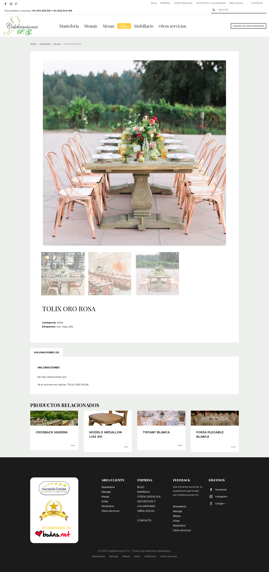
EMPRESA (165, 3)
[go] (214, 10)
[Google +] (16, 4)
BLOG (154, 3)
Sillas (60, 322)
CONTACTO (257, 3)
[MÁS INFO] (72, 445)
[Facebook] (5, 4)
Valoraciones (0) (46, 352)
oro (59, 326)
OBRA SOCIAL (236, 3)
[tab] (46, 352)
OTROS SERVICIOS (183, 3)
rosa (64, 326)
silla (70, 326)
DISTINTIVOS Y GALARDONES (211, 3)
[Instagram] (11, 4)
